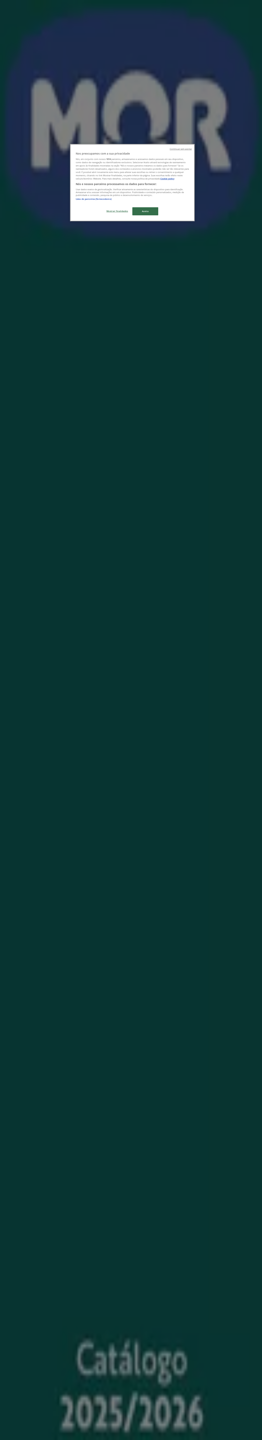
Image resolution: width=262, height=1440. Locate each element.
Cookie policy (167, 178)
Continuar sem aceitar (181, 149)
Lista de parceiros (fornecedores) (94, 198)
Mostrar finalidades (117, 211)
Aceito (145, 211)
